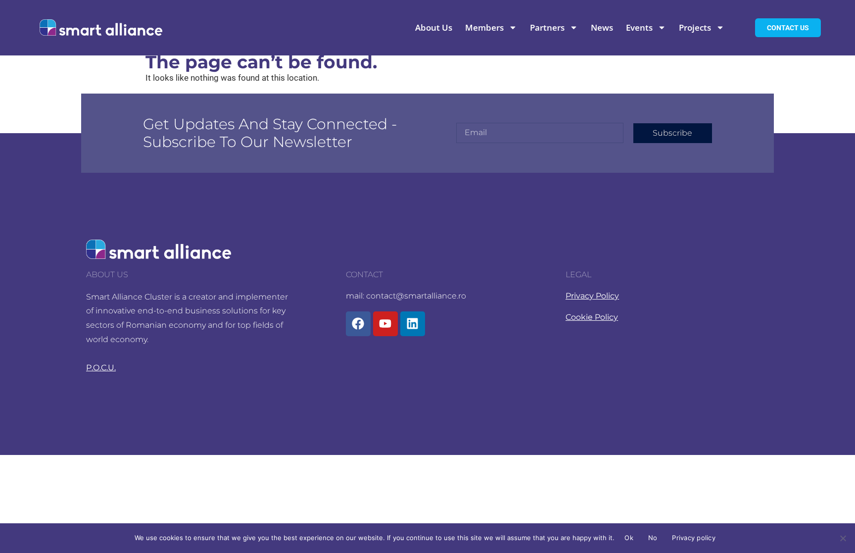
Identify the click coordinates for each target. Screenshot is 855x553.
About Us (433, 27)
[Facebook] (358, 323)
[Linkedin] (412, 323)
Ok (628, 538)
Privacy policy (693, 538)
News (602, 27)
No (653, 538)
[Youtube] (385, 323)
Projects (695, 27)
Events (639, 27)
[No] (843, 538)
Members (484, 27)
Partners (547, 27)
